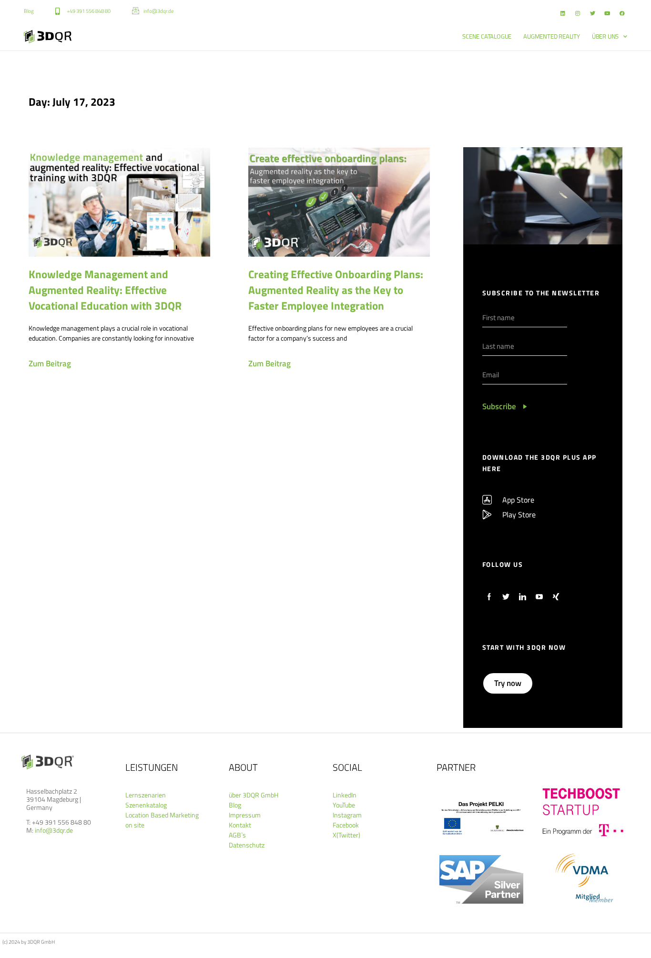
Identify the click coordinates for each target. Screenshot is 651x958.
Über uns (605, 36)
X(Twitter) (346, 835)
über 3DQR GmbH (253, 795)
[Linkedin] (563, 13)
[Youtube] (607, 13)
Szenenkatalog (146, 805)
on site (134, 825)
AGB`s (237, 835)
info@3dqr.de (54, 830)
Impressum (245, 815)
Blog (235, 805)
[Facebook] (622, 13)
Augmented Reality (551, 36)
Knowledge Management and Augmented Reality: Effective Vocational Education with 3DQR (105, 290)
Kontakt (240, 825)
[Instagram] (577, 13)
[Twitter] (592, 13)
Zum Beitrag (50, 363)
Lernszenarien (145, 795)
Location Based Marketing (162, 815)
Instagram (347, 815)
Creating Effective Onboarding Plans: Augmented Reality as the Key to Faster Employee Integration (335, 290)
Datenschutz (246, 845)
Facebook (346, 825)
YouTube (344, 805)
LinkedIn (344, 795)
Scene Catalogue (486, 36)
